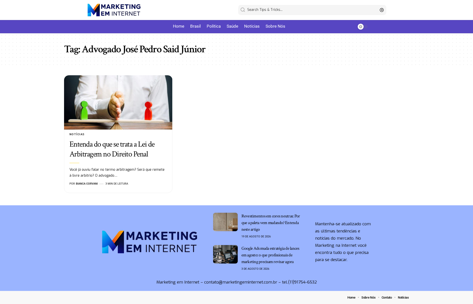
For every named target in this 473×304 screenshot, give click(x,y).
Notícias (77, 134)
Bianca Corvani (87, 183)
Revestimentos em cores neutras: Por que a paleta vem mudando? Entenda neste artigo (270, 222)
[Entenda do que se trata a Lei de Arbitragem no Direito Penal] (118, 102)
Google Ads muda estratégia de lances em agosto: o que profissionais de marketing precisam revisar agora (270, 255)
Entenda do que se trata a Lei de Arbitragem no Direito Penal (111, 149)
